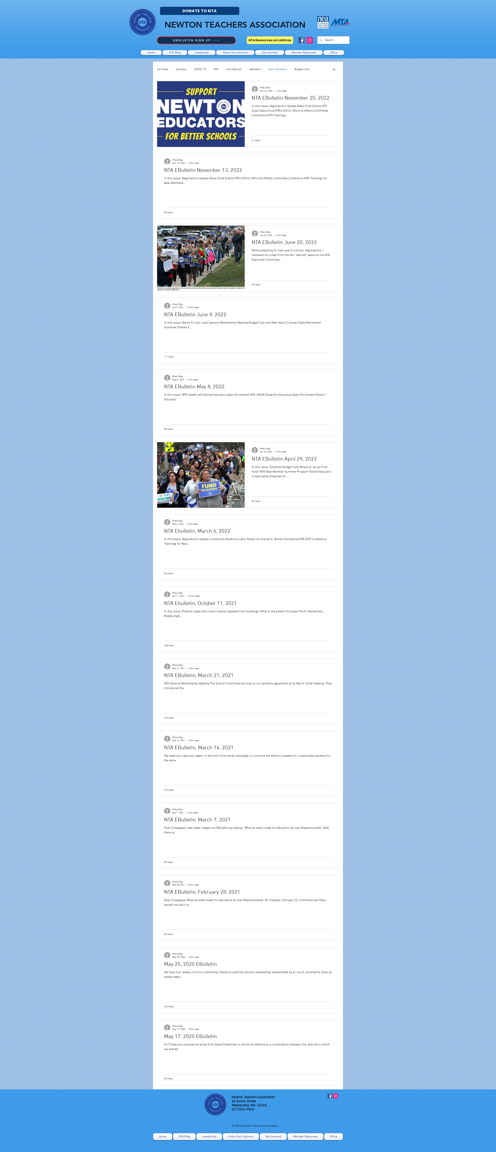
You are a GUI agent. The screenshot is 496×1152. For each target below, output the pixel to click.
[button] (269, 52)
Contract (181, 69)
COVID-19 (200, 69)
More (320, 69)
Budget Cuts (302, 69)
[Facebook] (301, 40)
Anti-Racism (234, 69)
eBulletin (255, 69)
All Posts (162, 69)
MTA (216, 69)
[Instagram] (310, 40)
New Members (278, 69)
